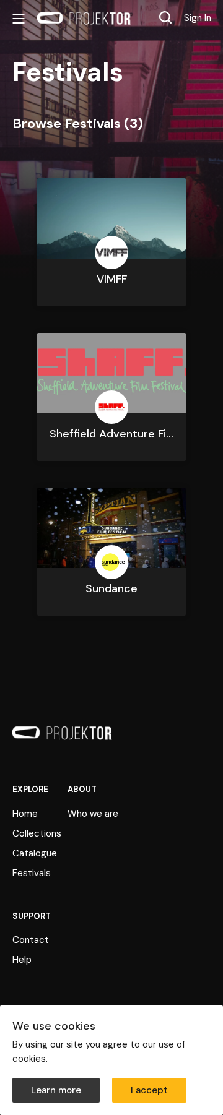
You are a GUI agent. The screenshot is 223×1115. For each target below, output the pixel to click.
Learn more (56, 1090)
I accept (149, 1090)
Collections (36, 833)
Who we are (93, 813)
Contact (30, 940)
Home (25, 813)
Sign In (197, 18)
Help (22, 960)
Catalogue (34, 853)
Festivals (31, 873)
